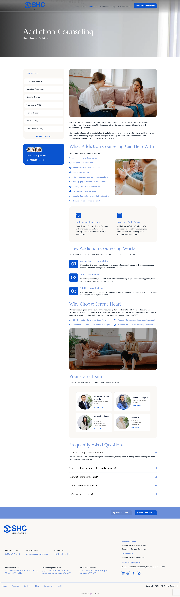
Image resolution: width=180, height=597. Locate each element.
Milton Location (12, 568)
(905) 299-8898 (12, 554)
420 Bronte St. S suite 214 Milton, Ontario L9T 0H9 (21, 571)
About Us (15, 586)
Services (92, 7)
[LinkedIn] (123, 573)
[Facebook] (133, 573)
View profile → (99, 407)
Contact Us (48, 586)
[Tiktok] (139, 573)
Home (25, 38)
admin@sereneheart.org (37, 554)
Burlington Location (88, 568)
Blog (113, 7)
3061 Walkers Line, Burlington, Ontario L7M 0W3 (94, 571)
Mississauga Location (51, 568)
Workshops (104, 7)
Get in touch (123, 7)
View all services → (44, 136)
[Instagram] (128, 573)
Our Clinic (80, 7)
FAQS (60, 586)
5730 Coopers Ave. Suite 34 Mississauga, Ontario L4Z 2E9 (56, 571)
